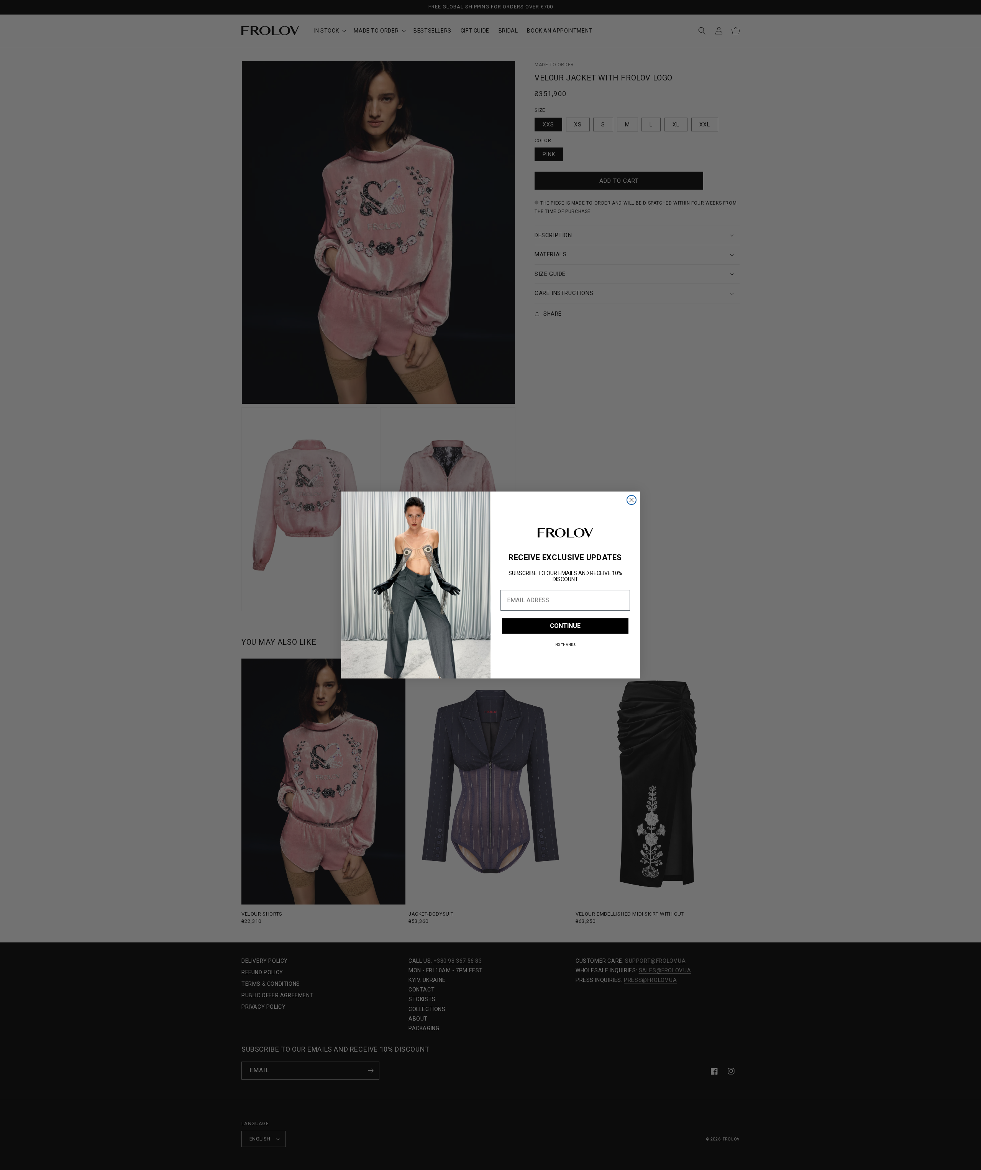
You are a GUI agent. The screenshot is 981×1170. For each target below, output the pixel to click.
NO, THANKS (565, 645)
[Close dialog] (631, 500)
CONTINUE (565, 625)
